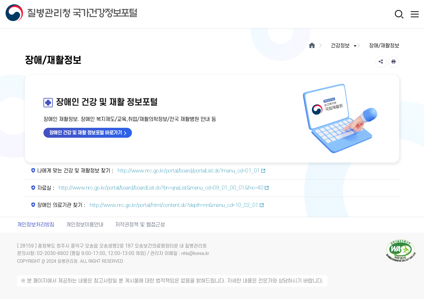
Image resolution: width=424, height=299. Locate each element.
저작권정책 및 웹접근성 (140, 225)
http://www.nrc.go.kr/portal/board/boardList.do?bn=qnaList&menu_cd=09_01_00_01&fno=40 (160, 188)
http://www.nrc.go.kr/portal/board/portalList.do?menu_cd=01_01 (188, 171)
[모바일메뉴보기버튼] (414, 14)
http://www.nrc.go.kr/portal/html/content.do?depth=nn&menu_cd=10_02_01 (173, 205)
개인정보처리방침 (35, 225)
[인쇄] (393, 62)
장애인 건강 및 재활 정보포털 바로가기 (85, 133)
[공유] (380, 62)
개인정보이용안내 (84, 225)
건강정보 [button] (340, 46)
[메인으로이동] (311, 46)
